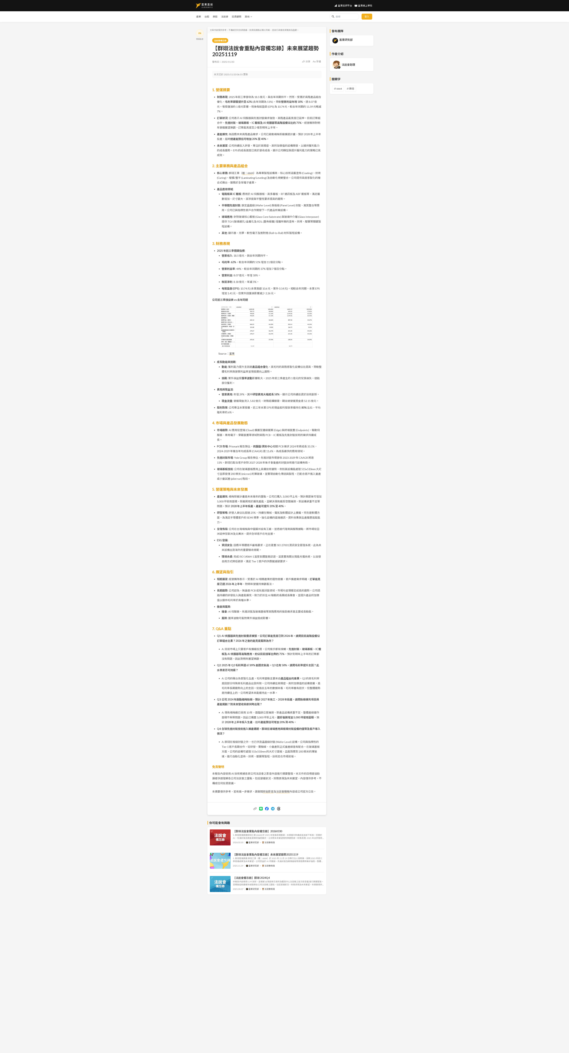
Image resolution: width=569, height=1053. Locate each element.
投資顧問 (236, 16)
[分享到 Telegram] (272, 808)
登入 (367, 16)
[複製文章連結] (255, 808)
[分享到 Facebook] (267, 808)
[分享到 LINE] (261, 808)
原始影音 (268, 791)
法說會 (224, 16)
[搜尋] (333, 16)
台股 (206, 16)
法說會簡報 (283, 791)
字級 (318, 61)
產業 (198, 16)
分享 (308, 61)
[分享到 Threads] (278, 808)
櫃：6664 (247, 173)
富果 (232, 353)
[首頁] (204, 5)
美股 (215, 16)
